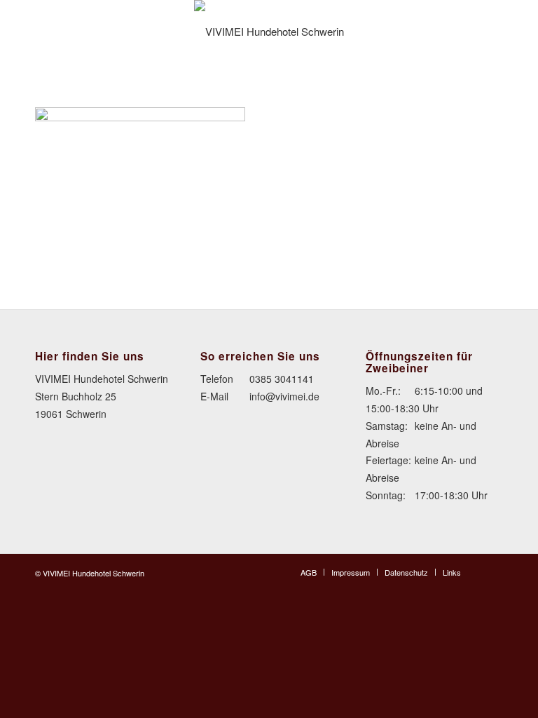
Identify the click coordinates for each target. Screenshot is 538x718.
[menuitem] (309, 572)
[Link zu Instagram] (492, 571)
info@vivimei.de (284, 396)
